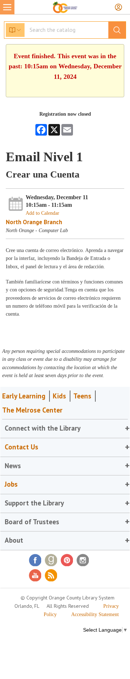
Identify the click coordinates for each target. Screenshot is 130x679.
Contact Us (21, 447)
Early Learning (24, 396)
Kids (59, 396)
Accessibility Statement (95, 614)
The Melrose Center (32, 410)
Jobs (11, 484)
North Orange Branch (34, 222)
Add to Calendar (42, 213)
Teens (82, 396)
